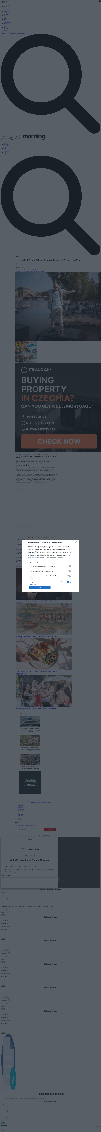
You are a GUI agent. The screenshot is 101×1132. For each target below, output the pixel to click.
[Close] (76, 542)
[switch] (69, 566)
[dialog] (50, 566)
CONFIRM (40, 587)
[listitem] (50, 563)
